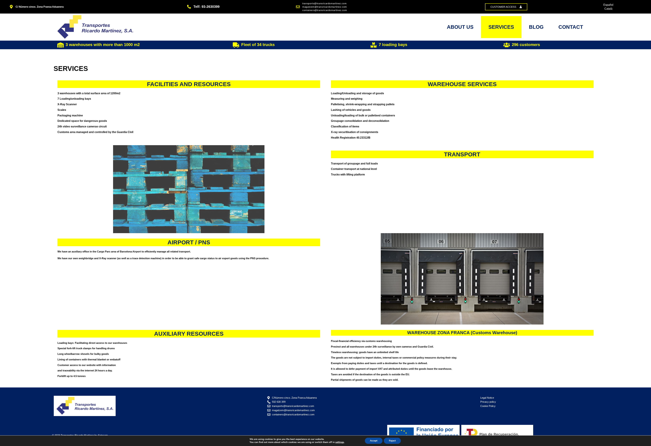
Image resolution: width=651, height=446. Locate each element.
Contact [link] (570, 27)
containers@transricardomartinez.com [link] (324, 10)
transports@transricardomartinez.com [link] (324, 3)
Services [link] (501, 27)
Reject (392, 440)
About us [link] (460, 27)
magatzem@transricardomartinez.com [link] (324, 6)
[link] (506, 6)
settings (339, 442)
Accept (373, 440)
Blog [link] (536, 27)
